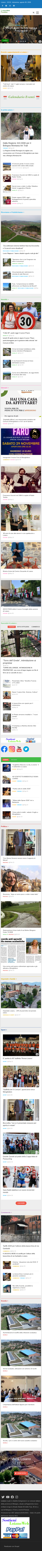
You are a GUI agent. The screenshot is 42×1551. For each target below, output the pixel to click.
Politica (5, 862)
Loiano (3, 2)
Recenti (14, 760)
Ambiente (15, 263)
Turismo (5, 148)
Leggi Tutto (21, 1473)
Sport (5, 1061)
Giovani (14, 179)
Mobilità (14, 190)
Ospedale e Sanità (8, 1013)
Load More (21, 1203)
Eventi (5, 88)
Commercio (6, 459)
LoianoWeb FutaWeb (5, 11)
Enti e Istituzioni (18, 25)
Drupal (17, 1546)
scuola (5, 1334)
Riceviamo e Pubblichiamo (11, 251)
